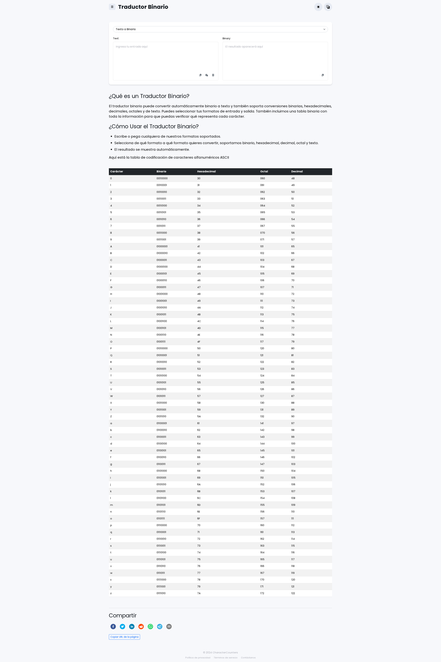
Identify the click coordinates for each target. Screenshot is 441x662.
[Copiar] (200, 75)
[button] (318, 7)
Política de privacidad (197, 657)
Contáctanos (248, 657)
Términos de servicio (226, 657)
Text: (116, 38)
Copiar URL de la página (124, 637)
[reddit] (141, 626)
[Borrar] (213, 75)
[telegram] (159, 626)
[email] (169, 626)
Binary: (227, 38)
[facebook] (113, 626)
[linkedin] (131, 626)
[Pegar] (207, 75)
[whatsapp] (150, 626)
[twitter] (122, 626)
